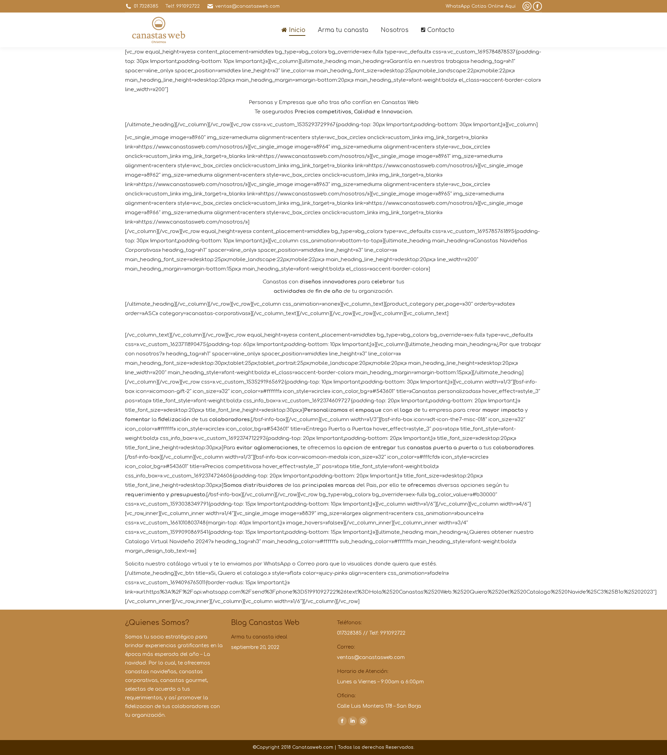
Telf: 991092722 (182, 6)
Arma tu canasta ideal (259, 637)
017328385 (349, 633)
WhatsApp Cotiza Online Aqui (481, 6)
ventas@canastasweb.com (247, 6)
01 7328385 (146, 6)
